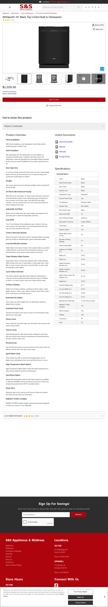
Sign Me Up (78, 514)
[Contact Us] (95, 7)
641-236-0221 (64, 572)
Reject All (80, 597)
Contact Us (9, 562)
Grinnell (59, 561)
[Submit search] (78, 7)
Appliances (6, 13)
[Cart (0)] (98, 7)
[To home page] (26, 7)
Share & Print (99, 25)
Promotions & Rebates (13, 551)
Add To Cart (54, 99)
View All (98, 79)
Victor (57, 546)
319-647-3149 (64, 557)
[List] (89, 7)
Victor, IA (54, 2)
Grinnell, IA (65, 2)
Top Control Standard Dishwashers (46, 13)
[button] (9, 7)
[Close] (104, 596)
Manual (62, 147)
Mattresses (10, 548)
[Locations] (92, 7)
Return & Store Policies (14, 565)
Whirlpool (13, 91)
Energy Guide (64, 157)
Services (8, 557)
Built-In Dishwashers (27, 13)
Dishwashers (15, 13)
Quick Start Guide (66, 142)
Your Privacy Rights (80, 592)
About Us (9, 559)
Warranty (62, 152)
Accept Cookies (80, 602)
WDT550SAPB (12, 93)
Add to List (99, 29)
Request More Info (55, 105)
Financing (9, 554)
